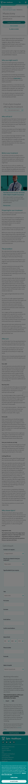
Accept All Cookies (14, 781)
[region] (14, 773)
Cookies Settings (13, 777)
